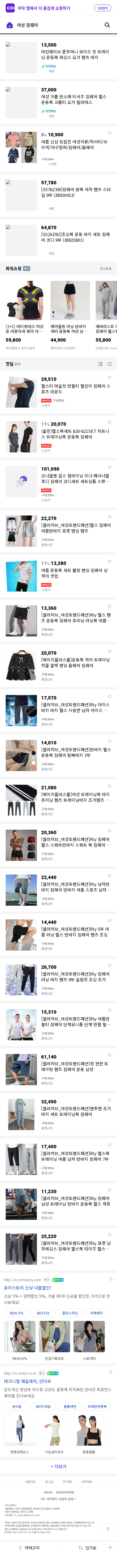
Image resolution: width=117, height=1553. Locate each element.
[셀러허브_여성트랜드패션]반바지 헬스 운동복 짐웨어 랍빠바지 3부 (110, 741)
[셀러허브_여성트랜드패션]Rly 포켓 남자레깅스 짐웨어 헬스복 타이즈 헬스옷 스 (110, 1235)
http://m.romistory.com (22, 1279)
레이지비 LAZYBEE (63, 348)
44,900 (58, 340)
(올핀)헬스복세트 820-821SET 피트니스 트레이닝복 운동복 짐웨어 (110, 422)
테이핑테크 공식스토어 (20, 348)
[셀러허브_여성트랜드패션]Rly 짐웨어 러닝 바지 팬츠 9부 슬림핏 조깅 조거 (110, 965)
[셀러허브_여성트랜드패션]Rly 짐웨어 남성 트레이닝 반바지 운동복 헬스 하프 (110, 1190)
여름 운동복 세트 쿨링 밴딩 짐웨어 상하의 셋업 (110, 561)
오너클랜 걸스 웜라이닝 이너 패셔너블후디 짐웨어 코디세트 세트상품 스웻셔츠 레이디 (110, 467)
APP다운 (87, 1481)
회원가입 (30, 1481)
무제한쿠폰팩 (97, 1406)
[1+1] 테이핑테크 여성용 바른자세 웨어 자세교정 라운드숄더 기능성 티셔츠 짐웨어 (25, 333)
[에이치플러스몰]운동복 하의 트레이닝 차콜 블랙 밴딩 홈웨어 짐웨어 (110, 651)
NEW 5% (16, 1312)
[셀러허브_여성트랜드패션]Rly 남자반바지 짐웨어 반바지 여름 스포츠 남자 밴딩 (110, 876)
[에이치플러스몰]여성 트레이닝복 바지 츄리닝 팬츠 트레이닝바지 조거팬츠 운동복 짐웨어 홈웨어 (110, 786)
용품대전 (70, 1406)
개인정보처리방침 (65, 1492)
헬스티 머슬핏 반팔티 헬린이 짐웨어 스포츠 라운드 (110, 377)
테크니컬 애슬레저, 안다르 (27, 1381)
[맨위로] (107, 1529)
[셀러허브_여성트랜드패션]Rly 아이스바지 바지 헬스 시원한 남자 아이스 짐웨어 (110, 696)
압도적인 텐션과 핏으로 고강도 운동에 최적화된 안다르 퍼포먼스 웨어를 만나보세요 (58, 1392)
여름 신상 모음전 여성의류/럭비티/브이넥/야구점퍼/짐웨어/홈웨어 (110, 133)
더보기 (110, 1547)
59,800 (13, 340)
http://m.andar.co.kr (20, 1373)
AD (25, 268)
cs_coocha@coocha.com (27, 1515)
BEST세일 (43, 1406)
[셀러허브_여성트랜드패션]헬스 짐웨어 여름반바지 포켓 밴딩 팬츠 (110, 517)
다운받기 (103, 8)
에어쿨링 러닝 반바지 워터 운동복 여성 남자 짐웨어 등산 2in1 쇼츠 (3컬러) (69, 333)
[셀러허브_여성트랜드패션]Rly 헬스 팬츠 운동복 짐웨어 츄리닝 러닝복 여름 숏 (110, 606)
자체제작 (96, 1312)
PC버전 (67, 1481)
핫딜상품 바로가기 (58, 149)
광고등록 (105, 268)
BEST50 (43, 1312)
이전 (9, 25)
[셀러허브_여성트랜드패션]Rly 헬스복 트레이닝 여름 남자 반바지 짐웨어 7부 (110, 1145)
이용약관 (47, 1492)
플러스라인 (70, 1312)
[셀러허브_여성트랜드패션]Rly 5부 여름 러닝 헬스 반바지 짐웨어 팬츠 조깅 (110, 920)
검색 (107, 25)
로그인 (49, 1481)
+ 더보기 (58, 1466)
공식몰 (16, 1406)
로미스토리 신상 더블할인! (27, 1288)
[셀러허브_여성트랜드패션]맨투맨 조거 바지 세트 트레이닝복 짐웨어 (110, 1100)
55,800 (103, 340)
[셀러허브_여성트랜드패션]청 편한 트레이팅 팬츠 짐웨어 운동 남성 (110, 1055)
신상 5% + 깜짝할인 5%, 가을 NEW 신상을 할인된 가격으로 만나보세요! (57, 1299)
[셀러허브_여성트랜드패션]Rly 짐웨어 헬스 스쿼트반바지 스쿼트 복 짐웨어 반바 (110, 831)
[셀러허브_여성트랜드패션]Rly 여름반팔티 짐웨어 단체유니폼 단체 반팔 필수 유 (110, 1010)
